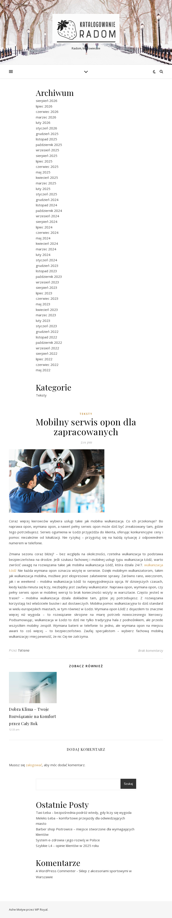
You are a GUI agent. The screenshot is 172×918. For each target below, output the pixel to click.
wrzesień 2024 (47, 216)
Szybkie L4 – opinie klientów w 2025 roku (67, 845)
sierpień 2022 (46, 353)
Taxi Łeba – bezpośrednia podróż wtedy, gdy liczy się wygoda (83, 812)
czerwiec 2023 (47, 298)
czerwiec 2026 (47, 111)
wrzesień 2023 (47, 282)
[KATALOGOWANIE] (86, 29)
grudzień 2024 (47, 199)
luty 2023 (43, 320)
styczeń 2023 (46, 326)
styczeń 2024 (46, 260)
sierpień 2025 (46, 155)
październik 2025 (49, 144)
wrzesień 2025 (47, 150)
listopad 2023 (46, 271)
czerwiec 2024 (47, 232)
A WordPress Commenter (56, 871)
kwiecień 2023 (47, 309)
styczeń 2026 (46, 128)
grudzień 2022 (47, 331)
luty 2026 (43, 122)
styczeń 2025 (46, 194)
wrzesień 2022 (47, 348)
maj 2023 (43, 304)
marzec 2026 (46, 117)
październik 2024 (49, 210)
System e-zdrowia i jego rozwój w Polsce (68, 840)
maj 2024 (43, 238)
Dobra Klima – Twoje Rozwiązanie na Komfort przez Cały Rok (32, 716)
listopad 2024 (46, 205)
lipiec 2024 (44, 227)
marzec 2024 (46, 249)
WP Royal (41, 909)
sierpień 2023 (46, 287)
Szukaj (128, 783)
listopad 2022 (46, 337)
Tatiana (24, 650)
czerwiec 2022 (47, 364)
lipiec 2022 (44, 359)
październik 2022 (49, 342)
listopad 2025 (46, 139)
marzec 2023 (46, 315)
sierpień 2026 (46, 100)
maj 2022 (43, 370)
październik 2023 (49, 276)
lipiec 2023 (44, 293)
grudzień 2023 (47, 265)
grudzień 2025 (47, 133)
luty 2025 (43, 188)
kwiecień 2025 (47, 177)
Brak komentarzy (150, 650)
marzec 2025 (46, 183)
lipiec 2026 (44, 106)
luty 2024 (43, 254)
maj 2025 (43, 172)
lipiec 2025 (44, 161)
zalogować (34, 765)
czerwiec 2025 (47, 166)
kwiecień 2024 (47, 243)
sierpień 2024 (46, 221)
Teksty (41, 395)
